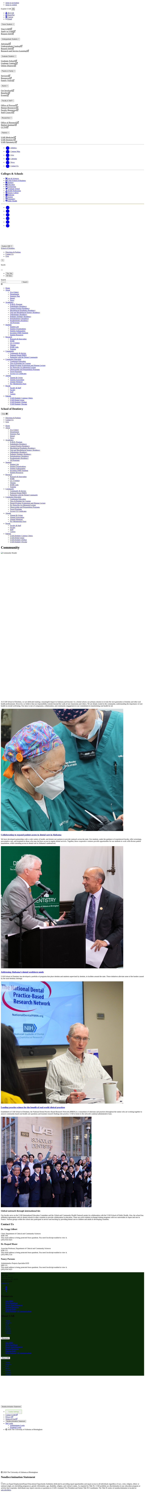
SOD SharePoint (11, 1303)
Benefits (4, 93)
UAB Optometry (8, 142)
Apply (7, 1321)
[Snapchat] (7, 222)
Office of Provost (8, 105)
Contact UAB (11, 1415)
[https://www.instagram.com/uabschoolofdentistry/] (6, 1289)
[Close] (13, 9)
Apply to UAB (7, 31)
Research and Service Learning (14, 51)
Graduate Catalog (8, 63)
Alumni (4, 86)
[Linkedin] (7, 226)
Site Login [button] (9, 1423)
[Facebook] (7, 207)
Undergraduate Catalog (10, 46)
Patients (5, 133)
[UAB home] (72, 244)
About (7, 290)
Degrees (8, 1323)
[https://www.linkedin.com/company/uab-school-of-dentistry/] (6, 1287)
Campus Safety (10, 1309)
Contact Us (9, 254)
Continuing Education (13, 359)
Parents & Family (8, 71)
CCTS (4, 127)
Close (4, 414)
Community (9, 351)
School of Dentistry (8, 248)
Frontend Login (15, 1427)
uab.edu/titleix (6, 1490)
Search (3, 280)
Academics (9, 302)
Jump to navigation (12, 3)
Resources (5, 78)
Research (8, 337)
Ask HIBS (9, 1301)
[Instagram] (7, 215)
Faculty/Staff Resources (13, 1305)
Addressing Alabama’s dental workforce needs (22, 972)
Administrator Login (17, 1425)
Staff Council (6, 112)
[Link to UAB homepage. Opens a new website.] (21, 1381)
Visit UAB (5, 29)
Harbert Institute (7, 125)
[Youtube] (7, 218)
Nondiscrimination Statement (11, 1406)
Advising (4, 44)
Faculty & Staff (7, 100)
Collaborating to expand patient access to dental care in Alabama (31, 835)
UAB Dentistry (7, 140)
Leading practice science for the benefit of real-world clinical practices (33, 1107)
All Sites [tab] (9, 276)
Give (7, 256)
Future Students (7, 24)
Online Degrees (7, 65)
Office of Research (8, 122)
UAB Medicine (7, 137)
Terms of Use (11, 1419)
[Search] (2, 260)
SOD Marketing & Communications (18, 1311)
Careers (8, 1331)
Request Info (6, 34)
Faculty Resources (8, 110)
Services (4, 76)
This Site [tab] (9, 273)
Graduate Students (8, 56)
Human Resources (8, 108)
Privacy (9, 1417)
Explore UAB (6, 246)
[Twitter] (7, 211)
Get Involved (6, 90)
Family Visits (6, 80)
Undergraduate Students (10, 39)
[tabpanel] (72, 281)
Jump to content (11, 5)
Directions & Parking (13, 252)
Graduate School (8, 61)
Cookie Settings (13, 1412)
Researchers (6, 118)
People (7, 386)
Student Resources (12, 1307)
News (7, 1327)
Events (4, 95)
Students (8, 325)
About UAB (5, 1358)
